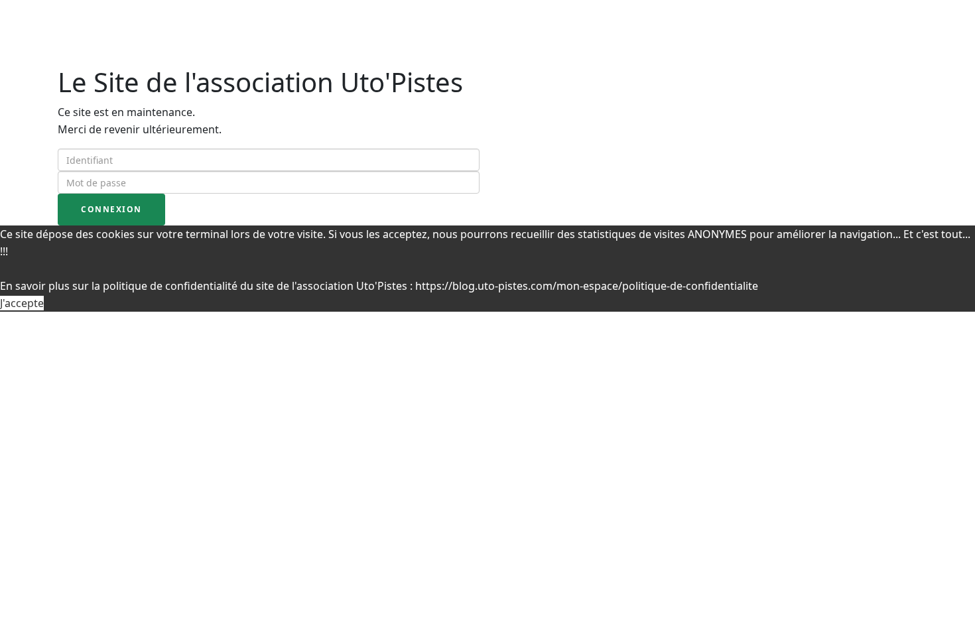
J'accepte (22, 303)
